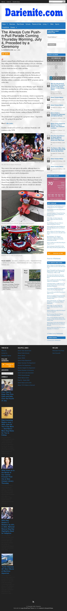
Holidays (15, 261)
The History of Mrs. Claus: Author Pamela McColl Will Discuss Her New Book (58, 149)
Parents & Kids (36, 24)
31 (58, 78)
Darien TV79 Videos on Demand (26, 385)
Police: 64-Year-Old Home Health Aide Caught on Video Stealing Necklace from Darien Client (56, 319)
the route (10, 123)
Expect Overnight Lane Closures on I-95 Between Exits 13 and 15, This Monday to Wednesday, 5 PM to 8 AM (56, 271)
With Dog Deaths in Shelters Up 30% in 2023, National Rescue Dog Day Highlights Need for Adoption (7, 526)
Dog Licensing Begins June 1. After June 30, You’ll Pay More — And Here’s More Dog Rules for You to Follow (7, 427)
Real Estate (20, 24)
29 (48, 63)
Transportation (36, 261)
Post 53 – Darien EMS (23, 380)
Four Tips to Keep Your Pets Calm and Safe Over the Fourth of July (7, 396)
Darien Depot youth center (24, 382)
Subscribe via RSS (58, 253)
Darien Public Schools (23, 353)
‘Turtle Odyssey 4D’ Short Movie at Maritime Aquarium (7, 570)
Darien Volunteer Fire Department (26, 363)
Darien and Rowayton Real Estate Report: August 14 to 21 (56, 243)
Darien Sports (52, 337)
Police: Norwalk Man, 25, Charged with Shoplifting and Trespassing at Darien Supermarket (56, 302)
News (4, 24)
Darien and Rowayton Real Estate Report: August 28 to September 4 (56, 280)
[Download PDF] (2, 59)
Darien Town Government (24, 350)
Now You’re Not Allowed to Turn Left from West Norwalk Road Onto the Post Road (55, 276)
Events (13, 27)
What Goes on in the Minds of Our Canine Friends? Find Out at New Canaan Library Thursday (7, 476)
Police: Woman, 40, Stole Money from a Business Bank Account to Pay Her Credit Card (56, 233)
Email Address (52, 37)
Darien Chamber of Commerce (26, 370)
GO (64, 1)
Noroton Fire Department (24, 365)
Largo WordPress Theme (27, 608)
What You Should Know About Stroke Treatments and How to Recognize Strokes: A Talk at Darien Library (58, 86)
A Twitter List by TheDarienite (55, 333)
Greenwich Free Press (58, 350)
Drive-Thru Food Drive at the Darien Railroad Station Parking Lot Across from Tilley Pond (57, 138)
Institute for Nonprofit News (46, 608)
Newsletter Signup (16, 1)
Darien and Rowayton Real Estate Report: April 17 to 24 (56, 210)
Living (45, 24)
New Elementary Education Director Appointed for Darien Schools (55, 223)
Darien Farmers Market (57, 97)
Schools (28, 24)
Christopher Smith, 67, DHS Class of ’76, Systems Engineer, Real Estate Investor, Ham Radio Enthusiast (56, 285)
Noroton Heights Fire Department (26, 368)
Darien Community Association (26, 373)
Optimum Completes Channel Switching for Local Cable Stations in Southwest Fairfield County (56, 214)
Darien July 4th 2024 (8, 263)
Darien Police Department (24, 360)
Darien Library (21, 355)
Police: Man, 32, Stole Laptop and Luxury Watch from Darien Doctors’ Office (55, 219)
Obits (52, 24)
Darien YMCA (21, 358)
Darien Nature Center (23, 378)
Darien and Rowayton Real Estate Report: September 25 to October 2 (56, 328)
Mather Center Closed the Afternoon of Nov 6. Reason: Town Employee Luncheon (58, 126)
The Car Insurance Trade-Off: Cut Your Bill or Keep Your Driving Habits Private (56, 246)
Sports (57, 24)
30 (51, 63)
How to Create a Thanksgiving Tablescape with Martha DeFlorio (58, 114)
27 (48, 78)
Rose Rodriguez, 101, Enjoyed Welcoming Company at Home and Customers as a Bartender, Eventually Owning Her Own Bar (55, 238)
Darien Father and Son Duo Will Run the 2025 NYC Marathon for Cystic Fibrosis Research (56, 228)
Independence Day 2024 (24, 263)
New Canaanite (56, 353)
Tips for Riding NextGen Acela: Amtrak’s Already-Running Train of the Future (56, 206)
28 (51, 78)
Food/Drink (5, 27)
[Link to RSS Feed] (33, 601)
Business (12, 24)
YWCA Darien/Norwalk (24, 375)
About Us (3, 1)
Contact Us (9, 1)
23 (56, 74)
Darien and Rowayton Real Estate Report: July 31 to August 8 (56, 311)
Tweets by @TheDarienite (54, 258)
